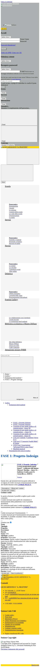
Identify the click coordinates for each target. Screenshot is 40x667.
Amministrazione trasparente (14, 630)
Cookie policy (9, 615)
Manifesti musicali (19, 449)
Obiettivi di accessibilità (12, 624)
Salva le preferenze (16, 573)
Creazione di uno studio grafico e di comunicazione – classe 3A (24, 431)
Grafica (7, 376)
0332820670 (12, 592)
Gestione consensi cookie (13, 628)
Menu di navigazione (27, 398)
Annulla (4, 145)
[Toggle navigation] (17, 173)
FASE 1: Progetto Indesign (22, 423)
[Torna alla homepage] (20, 147)
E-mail (22, 71)
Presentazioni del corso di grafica (19, 451)
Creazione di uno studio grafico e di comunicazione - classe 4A (24, 435)
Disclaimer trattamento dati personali (12, 649)
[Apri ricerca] (23, 156)
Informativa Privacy (11, 619)
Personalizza (5, 488)
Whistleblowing (10, 626)
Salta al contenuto (6, 2)
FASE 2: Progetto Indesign (22, 424)
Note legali (8, 617)
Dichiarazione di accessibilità (14, 622)
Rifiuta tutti (17, 488)
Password (23, 41)
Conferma (11, 145)
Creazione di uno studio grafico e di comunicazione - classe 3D (24, 427)
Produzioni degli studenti (13, 378)
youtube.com (5, 522)
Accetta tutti (8, 490)
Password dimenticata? (8, 45)
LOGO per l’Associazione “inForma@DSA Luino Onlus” (23, 446)
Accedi (4, 29)
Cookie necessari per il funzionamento (13, 513)
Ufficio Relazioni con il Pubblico (15, 621)
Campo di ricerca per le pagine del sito (13, 353)
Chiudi (3, 93)
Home (7, 374)
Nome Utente (24, 39)
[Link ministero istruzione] (10, 3)
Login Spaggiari (16, 79)
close (3, 182)
